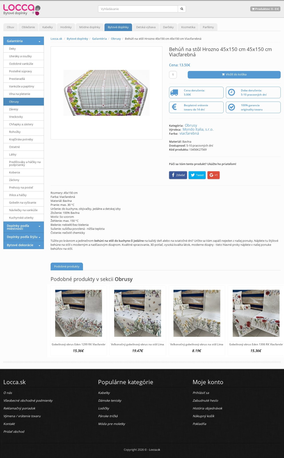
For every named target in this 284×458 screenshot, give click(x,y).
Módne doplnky (89, 27)
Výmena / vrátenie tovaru (22, 416)
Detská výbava (146, 27)
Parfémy (208, 27)
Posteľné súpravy (20, 71)
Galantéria (99, 39)
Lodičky (103, 408)
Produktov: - (266, 9)
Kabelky (47, 27)
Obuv (10, 27)
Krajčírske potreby (21, 139)
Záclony (14, 180)
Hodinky (66, 27)
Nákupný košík (203, 416)
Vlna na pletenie (19, 94)
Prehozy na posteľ (21, 187)
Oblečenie (28, 27)
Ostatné (14, 147)
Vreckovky (16, 117)
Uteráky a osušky (20, 56)
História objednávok (207, 408)
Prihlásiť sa (201, 393)
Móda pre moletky (111, 424)
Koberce (14, 172)
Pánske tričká (108, 416)
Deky (12, 49)
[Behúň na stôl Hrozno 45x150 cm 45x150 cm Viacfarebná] (106, 93)
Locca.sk (56, 39)
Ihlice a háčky (18, 195)
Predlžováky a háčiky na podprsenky (25, 163)
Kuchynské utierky (21, 218)
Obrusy (116, 39)
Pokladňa (199, 424)
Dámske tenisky (109, 400)
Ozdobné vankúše (21, 64)
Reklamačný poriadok (19, 408)
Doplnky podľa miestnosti (18, 227)
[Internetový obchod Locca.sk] (21, 9)
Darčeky (168, 27)
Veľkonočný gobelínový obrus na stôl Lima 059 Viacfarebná (148, 344)
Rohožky (15, 132)
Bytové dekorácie (20, 245)
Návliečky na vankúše (23, 210)
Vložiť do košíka (236, 74)
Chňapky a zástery (21, 124)
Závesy (13, 109)
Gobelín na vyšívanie (22, 202)
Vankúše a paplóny (21, 86)
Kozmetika (188, 27)
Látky (12, 154)
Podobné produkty (66, 266)
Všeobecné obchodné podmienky (27, 400)
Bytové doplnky (118, 27)
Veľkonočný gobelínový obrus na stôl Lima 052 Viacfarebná (207, 344)
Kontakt (9, 424)
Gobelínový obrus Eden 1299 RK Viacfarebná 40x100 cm (87, 344)
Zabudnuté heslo (205, 400)
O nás (7, 393)
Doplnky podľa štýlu (22, 237)
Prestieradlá (17, 79)
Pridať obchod (13, 431)
